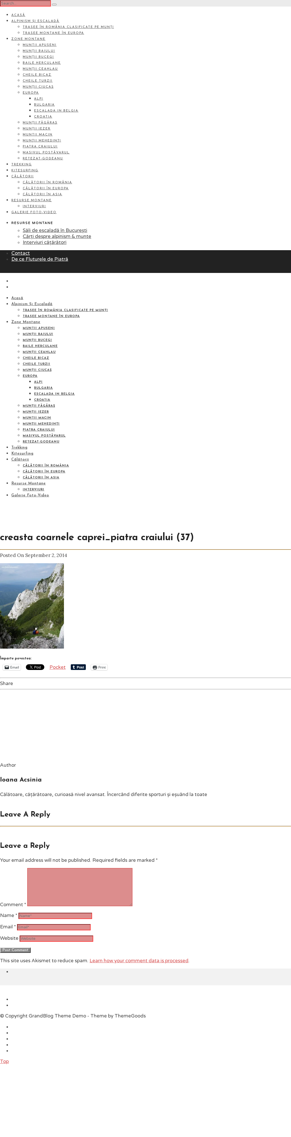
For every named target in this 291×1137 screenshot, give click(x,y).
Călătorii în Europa (46, 188)
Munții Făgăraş (40, 122)
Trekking (21, 164)
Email (8, 927)
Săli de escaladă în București (55, 230)
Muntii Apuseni (40, 45)
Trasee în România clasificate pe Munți (68, 27)
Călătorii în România (47, 182)
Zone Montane (28, 39)
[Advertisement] (42, 1100)
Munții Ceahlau (40, 69)
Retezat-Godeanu (43, 158)
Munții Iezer (37, 128)
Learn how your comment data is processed (139, 961)
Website (9, 938)
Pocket (57, 667)
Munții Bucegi (38, 57)
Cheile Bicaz (37, 75)
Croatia (43, 116)
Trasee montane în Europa (53, 33)
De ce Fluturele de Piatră (39, 259)
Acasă (18, 15)
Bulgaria (44, 104)
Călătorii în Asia (42, 194)
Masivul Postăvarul (46, 152)
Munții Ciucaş (38, 87)
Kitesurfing (24, 170)
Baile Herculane (42, 63)
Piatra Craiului (40, 146)
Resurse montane (31, 200)
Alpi (38, 98)
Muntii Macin (38, 134)
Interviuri (34, 206)
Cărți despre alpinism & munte (57, 236)
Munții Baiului (39, 51)
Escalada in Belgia (56, 110)
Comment (13, 905)
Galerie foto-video (34, 212)
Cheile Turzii (38, 81)
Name (8, 915)
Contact (20, 253)
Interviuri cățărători (44, 242)
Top (4, 1061)
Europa (31, 92)
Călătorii (22, 176)
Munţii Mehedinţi (42, 140)
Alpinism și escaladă (35, 21)
